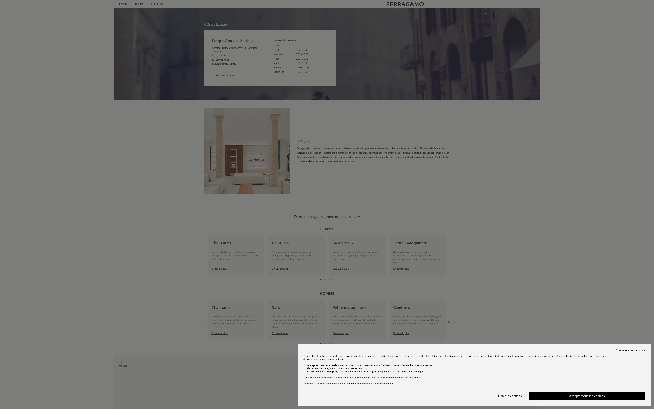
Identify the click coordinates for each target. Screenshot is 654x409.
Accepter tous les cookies (587, 396)
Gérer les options (510, 396)
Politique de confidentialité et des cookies (369, 383)
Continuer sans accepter (630, 350)
